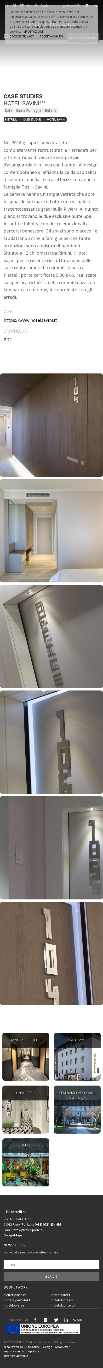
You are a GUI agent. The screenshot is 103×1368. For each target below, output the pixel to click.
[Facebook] (35, 1320)
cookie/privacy (22, 1351)
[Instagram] (45, 1320)
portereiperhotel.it (17, 1300)
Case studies (32, 119)
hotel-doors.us (62, 1300)
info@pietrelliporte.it (27, 1230)
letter (62, 1347)
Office (33, 1347)
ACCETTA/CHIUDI (51, 36)
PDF (8, 339)
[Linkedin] (66, 1320)
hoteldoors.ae (14, 1305)
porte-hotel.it (61, 1295)
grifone (16, 1355)
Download (13, 1347)
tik (76, 1320)
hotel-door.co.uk (63, 1305)
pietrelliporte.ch (15, 1295)
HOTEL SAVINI (56, 119)
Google (13, 1235)
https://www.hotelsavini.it (30, 320)
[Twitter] (55, 1320)
